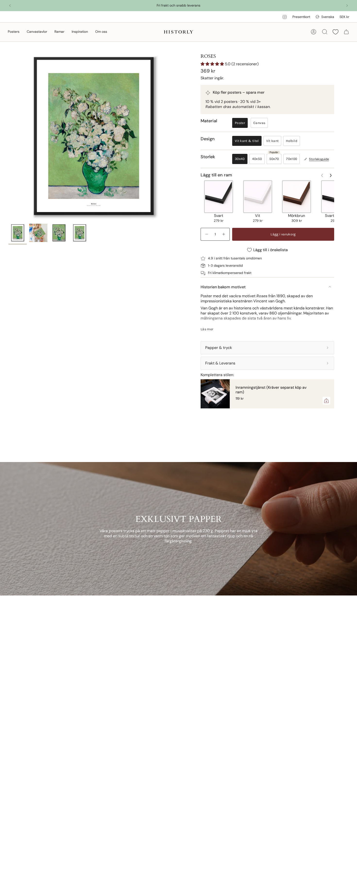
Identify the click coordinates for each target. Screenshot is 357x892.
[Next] (347, 5)
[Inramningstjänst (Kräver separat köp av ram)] (215, 393)
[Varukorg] (346, 32)
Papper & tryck (218, 347)
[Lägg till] (326, 401)
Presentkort (301, 17)
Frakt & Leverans (220, 363)
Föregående (8, 136)
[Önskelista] (335, 32)
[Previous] (10, 5)
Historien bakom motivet (223, 286)
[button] (13, 32)
